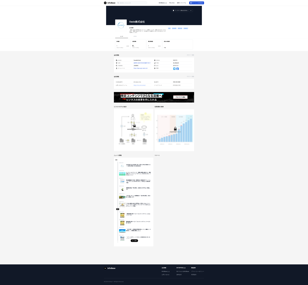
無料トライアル (181, 3)
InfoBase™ (110, 281)
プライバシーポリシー (197, 271)
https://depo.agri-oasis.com (141, 68)
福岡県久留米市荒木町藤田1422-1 (142, 63)
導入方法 (171, 3)
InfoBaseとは (163, 3)
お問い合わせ (165, 274)
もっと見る (134, 240)
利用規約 (193, 274)
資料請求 (179, 274)
